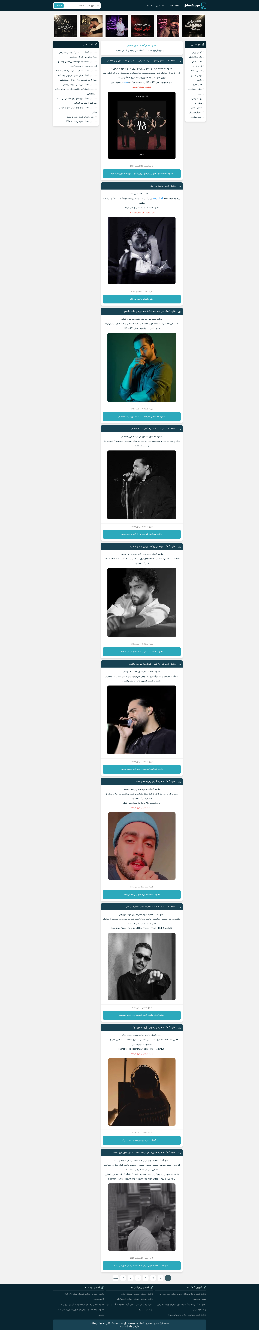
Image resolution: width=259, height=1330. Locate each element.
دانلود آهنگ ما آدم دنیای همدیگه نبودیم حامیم (153, 663)
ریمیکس (160, 5)
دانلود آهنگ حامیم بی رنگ (163, 185)
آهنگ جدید (158, 198)
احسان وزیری (196, 117)
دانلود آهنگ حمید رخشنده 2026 (80, 121)
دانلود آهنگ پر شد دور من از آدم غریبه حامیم (154, 428)
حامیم (199, 80)
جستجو (58, 5)
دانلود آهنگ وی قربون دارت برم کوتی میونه (75, 70)
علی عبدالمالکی (195, 57)
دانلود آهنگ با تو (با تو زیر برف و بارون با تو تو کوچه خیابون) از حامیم (142, 60)
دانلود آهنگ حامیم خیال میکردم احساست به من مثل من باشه (145, 1152)
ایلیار (200, 94)
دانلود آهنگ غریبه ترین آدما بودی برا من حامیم (153, 546)
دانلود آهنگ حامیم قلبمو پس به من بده (156, 781)
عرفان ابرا (198, 103)
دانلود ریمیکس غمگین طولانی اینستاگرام (135, 1299)
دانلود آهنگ (174, 5)
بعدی (115, 1278)
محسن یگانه (196, 70)
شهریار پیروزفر (195, 112)
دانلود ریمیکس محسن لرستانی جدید (137, 1294)
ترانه (126, 82)
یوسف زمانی (196, 98)
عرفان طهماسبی (195, 89)
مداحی (149, 5)
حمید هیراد (197, 84)
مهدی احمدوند (195, 75)
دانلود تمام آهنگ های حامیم (141, 45)
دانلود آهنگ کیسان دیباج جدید (81, 117)
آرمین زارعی (197, 52)
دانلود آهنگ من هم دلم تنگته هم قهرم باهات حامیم (150, 311)
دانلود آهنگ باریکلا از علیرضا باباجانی (79, 84)
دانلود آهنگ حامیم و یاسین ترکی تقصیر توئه (154, 1027)
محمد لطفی (197, 61)
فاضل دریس (196, 107)
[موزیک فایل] (195, 6)
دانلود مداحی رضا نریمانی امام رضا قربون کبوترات (82, 1304)
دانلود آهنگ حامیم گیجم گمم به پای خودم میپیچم (151, 906)
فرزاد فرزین (197, 66)
